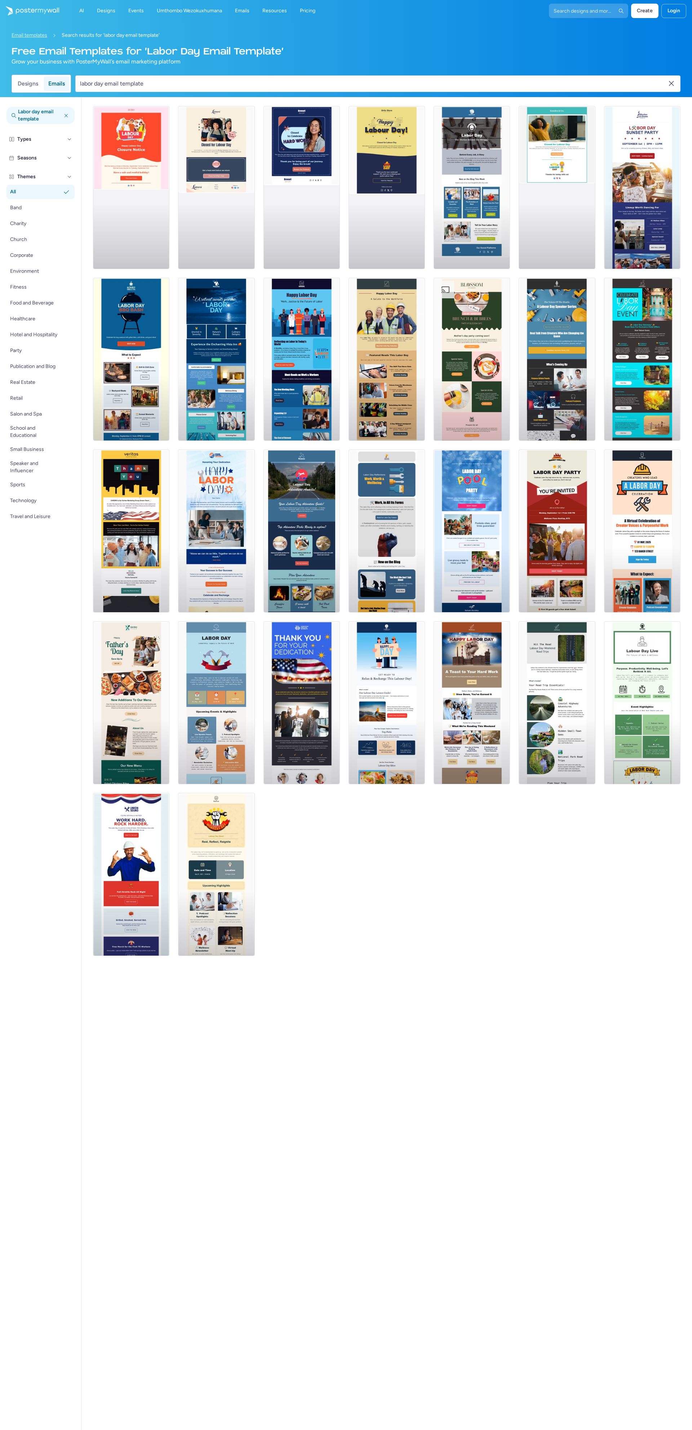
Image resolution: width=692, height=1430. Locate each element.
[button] (69, 139)
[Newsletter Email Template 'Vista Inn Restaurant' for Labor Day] (216, 359)
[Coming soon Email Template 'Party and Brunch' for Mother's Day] (472, 359)
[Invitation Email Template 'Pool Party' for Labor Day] (472, 531)
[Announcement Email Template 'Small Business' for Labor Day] (301, 187)
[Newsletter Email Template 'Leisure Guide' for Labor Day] (387, 702)
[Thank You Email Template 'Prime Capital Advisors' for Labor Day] (216, 531)
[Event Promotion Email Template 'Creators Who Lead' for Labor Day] (642, 531)
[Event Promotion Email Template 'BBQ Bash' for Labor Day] (131, 359)
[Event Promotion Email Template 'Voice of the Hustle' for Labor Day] (557, 359)
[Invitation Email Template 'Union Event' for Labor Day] (131, 874)
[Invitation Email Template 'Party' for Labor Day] (557, 531)
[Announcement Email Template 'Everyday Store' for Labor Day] (131, 187)
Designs (28, 83)
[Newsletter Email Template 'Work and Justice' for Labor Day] (301, 359)
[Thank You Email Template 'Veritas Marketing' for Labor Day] (131, 531)
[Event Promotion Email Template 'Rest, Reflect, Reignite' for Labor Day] (216, 874)
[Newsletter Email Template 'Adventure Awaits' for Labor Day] (301, 531)
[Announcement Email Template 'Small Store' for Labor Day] (216, 187)
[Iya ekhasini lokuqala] (29, 11)
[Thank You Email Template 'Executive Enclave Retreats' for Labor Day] (301, 702)
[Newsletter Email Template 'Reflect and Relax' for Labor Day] (472, 702)
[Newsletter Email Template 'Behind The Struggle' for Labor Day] (472, 187)
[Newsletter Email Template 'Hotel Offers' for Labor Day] (642, 359)
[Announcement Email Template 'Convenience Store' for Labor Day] (387, 187)
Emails (56, 83)
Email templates (29, 35)
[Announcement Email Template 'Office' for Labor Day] (557, 187)
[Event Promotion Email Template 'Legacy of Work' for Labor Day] (216, 702)
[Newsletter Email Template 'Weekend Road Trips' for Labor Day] (557, 702)
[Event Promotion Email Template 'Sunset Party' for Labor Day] (642, 187)
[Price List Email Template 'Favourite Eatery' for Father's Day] (131, 702)
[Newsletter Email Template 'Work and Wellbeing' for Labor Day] (387, 531)
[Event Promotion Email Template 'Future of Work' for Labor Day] (642, 702)
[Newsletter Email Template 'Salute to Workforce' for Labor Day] (387, 359)
